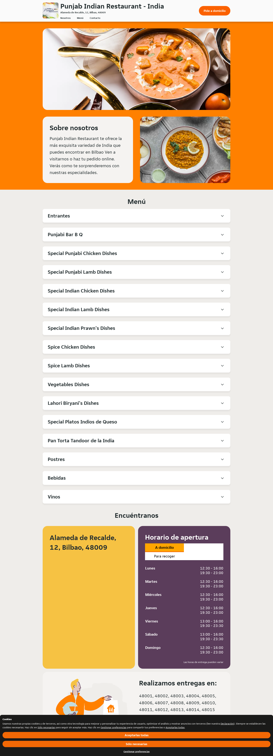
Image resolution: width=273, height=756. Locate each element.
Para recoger (164, 556)
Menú (80, 18)
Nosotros (65, 18)
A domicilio (164, 547)
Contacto (95, 18)
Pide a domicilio (215, 11)
